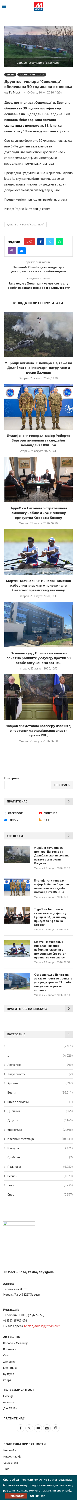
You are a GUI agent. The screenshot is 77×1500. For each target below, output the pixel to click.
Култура (40, 1148)
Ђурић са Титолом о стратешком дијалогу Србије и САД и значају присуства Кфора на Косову (38, 512)
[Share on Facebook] (40, 241)
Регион (40, 1176)
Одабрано (40, 1157)
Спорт (40, 1194)
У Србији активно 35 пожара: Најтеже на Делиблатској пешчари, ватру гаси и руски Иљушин (38, 367)
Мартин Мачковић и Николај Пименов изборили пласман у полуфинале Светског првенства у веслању (38, 585)
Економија (40, 1129)
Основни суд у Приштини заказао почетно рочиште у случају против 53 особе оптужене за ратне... (38, 658)
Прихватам (16, 1495)
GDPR (6, 1468)
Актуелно (40, 1064)
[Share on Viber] (12, 250)
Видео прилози (40, 1102)
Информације (12, 1456)
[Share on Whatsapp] (59, 241)
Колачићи (9, 1450)
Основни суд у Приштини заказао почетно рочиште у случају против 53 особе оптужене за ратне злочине (53, 982)
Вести (40, 1092)
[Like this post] (30, 241)
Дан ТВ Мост (11, 1408)
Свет (40, 1185)
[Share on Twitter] (50, 241)
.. (40, 1055)
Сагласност (10, 1462)
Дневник (40, 1111)
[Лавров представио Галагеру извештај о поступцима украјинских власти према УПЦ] (38, 697)
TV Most (14, 92)
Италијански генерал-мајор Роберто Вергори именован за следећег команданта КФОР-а (38, 440)
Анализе (8, 1402)
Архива (40, 1083)
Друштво (40, 1120)
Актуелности (40, 1074)
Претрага (11, 778)
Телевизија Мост (18, 1389)
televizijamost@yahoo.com (42, 1326)
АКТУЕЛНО (11, 1336)
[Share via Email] (22, 250)
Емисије (8, 1395)
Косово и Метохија (40, 1139)
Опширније (37, 1495)
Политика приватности (24, 1444)
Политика (40, 1166)
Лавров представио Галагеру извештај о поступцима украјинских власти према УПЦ (38, 730)
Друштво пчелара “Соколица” (25, 224)
